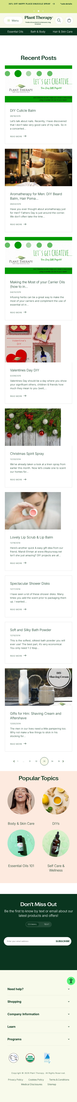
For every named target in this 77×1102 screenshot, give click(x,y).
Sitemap (51, 1084)
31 (30, 761)
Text (46, 924)
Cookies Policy (36, 1079)
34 (52, 761)
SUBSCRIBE (63, 941)
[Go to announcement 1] (34, 10)
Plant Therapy (37, 1073)
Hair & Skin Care (63, 31)
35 (59, 761)
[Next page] (63, 761)
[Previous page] (14, 761)
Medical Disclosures (31, 1084)
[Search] (59, 20)
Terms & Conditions (59, 1079)
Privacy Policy (15, 1079)
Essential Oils (15, 31)
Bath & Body (38, 31)
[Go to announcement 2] (38, 10)
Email (33, 924)
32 (36, 761)
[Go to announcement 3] (43, 10)
